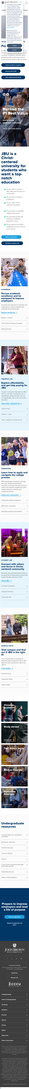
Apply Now (14, 973)
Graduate (5, 1005)
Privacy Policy (10, 27)
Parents (4, 1015)
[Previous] (4, 94)
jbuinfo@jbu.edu (18, 969)
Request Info (14, 977)
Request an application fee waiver (14, 924)
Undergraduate (6, 994)
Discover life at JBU (10, 71)
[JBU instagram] (11, 959)
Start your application (14, 917)
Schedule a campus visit (12, 243)
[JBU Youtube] (21, 959)
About (3, 1030)
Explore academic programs (13, 65)
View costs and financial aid (13, 77)
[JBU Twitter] (16, 959)
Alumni (4, 1020)
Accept (14, 45)
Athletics (4, 1010)
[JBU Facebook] (7, 959)
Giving (4, 1025)
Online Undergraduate (9, 999)
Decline (14, 50)
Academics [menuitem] (5, 10)
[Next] (7, 94)
